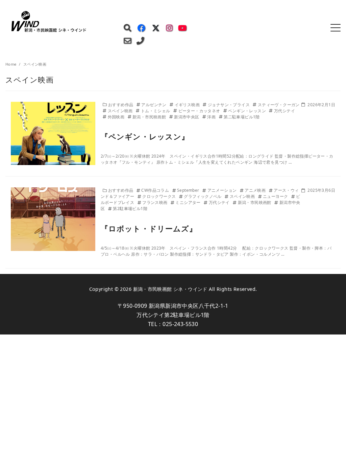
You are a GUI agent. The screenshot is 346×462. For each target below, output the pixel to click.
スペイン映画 (121, 111)
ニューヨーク (276, 196)
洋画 (212, 117)
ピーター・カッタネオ (199, 111)
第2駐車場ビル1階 (130, 208)
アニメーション (222, 190)
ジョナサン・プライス (229, 105)
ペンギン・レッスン (247, 111)
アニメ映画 (256, 190)
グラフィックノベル (203, 196)
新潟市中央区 (187, 117)
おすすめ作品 (121, 105)
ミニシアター (188, 202)
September (188, 190)
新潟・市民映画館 (149, 117)
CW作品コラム (155, 190)
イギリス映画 (188, 105)
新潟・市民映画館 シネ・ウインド (170, 289)
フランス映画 (155, 202)
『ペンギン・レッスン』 (145, 136)
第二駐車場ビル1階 (242, 117)
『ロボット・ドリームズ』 (149, 228)
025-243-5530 (180, 324)
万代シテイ (284, 111)
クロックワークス (159, 196)
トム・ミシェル (156, 111)
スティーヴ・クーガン (279, 105)
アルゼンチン (154, 105)
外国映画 (117, 117)
